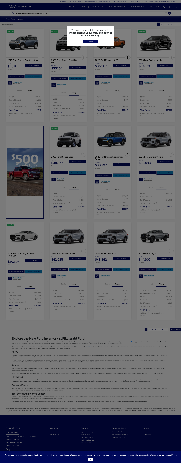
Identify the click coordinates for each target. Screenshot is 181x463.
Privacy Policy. (171, 455)
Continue (90, 41)
